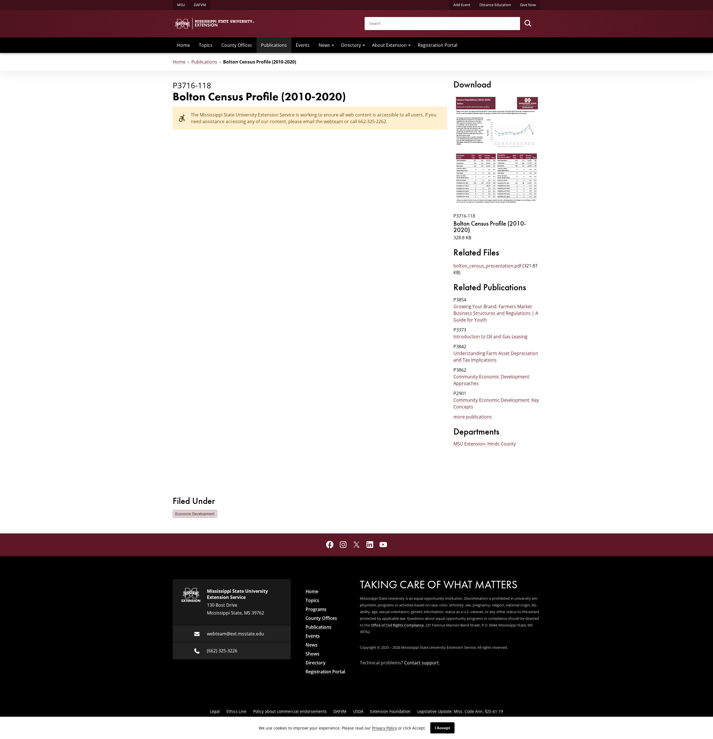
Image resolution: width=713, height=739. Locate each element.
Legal (215, 711)
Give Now (528, 4)
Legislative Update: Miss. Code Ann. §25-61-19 (460, 711)
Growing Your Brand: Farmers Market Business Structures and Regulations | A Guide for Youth (495, 313)
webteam (333, 121)
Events (303, 45)
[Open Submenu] (332, 45)
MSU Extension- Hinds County (484, 444)
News (324, 45)
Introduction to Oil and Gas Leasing (490, 336)
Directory (351, 45)
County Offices (236, 45)
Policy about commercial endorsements (290, 711)
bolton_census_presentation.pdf (487, 266)
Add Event (461, 4)
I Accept (442, 728)
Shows (312, 654)
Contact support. (422, 663)
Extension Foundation (390, 711)
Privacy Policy (384, 728)
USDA (358, 711)
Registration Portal (437, 45)
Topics (206, 45)
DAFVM (200, 4)
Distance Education (495, 4)
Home (183, 45)
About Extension (389, 45)
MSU (181, 4)
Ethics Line (236, 711)
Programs (316, 609)
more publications (472, 417)
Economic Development (195, 513)
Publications (274, 45)
